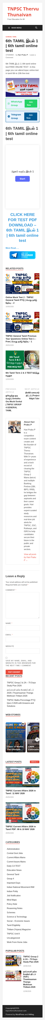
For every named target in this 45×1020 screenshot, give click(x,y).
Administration (13, 849)
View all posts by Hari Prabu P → (30, 557)
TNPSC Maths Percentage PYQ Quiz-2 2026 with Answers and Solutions (21, 703)
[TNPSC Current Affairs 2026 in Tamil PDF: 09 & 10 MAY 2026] (22, 813)
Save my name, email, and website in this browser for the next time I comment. (21, 663)
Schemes (11, 912)
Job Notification (14, 896)
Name (9, 623)
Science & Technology (17, 917)
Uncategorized (13, 938)
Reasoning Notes (14, 908)
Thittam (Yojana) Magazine (19, 929)
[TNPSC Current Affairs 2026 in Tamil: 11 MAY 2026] (22, 777)
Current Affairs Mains (16, 857)
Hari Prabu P (23, 55)
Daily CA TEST (13, 866)
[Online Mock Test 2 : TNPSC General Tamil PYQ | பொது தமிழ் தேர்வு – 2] (22, 284)
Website (10, 646)
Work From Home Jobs (17, 942)
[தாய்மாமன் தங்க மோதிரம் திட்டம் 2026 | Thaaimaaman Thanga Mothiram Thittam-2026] (13, 972)
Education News (14, 870)
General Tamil (11, 37)
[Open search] (36, 28)
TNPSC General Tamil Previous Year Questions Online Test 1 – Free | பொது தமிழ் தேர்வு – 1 (21, 339)
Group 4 (10, 879)
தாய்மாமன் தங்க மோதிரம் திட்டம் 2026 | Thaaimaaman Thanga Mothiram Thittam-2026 (20, 693)
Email (9, 635)
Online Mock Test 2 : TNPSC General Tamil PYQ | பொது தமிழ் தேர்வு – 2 (21, 300)
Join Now (30, 103)
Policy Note (12, 904)
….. (12, 248)
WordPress (20, 1014)
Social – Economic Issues (18, 921)
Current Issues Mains (16, 862)
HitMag (31, 1014)
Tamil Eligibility (13, 925)
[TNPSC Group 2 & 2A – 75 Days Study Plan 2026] (13, 957)
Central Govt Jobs (15, 853)
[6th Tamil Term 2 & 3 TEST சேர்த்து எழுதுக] (22, 361)
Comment (11, 590)
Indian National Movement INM (20, 887)
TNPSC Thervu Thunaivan (23, 12)
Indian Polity (12, 891)
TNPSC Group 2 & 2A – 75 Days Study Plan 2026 (30, 959)
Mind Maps (12, 900)
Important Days (13, 883)
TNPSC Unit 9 (13, 934)
